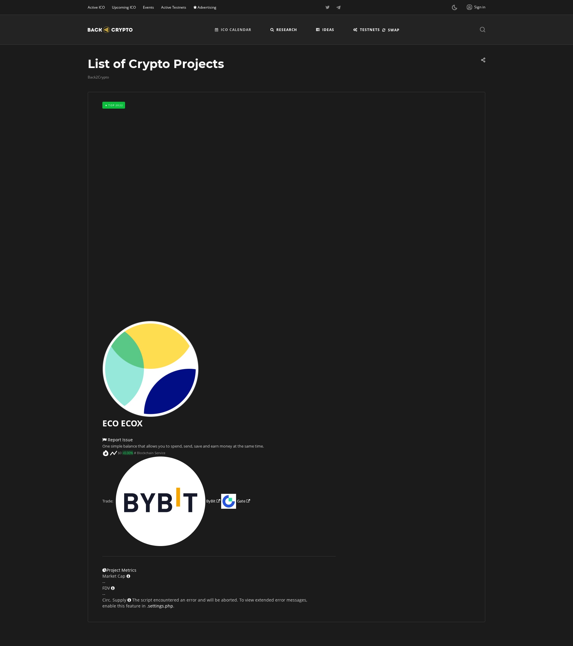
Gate (241, 501)
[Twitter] (328, 7)
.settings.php (160, 606)
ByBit (210, 501)
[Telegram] (338, 7)
